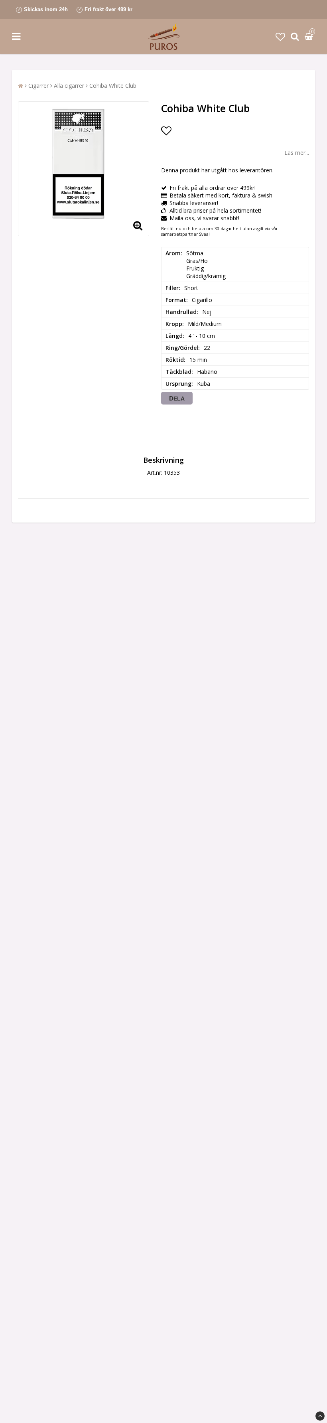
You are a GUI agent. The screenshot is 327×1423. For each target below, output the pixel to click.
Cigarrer (38, 85)
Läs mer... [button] (296, 152)
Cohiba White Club (112, 85)
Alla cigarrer (69, 85)
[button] (280, 36)
